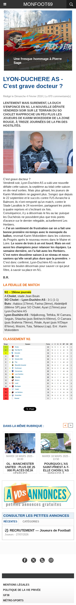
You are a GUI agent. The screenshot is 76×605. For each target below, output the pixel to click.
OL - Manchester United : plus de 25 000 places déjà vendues (20, 467)
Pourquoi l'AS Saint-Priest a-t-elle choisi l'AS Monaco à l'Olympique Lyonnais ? (56, 467)
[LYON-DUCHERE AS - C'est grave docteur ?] (38, 132)
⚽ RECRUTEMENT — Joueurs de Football (38, 530)
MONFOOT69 (38, 4)
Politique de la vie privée (22, 590)
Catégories (31, 521)
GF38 (6, 595)
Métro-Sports (13, 600)
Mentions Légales (16, 584)
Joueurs (9, 534)
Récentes (10, 521)
